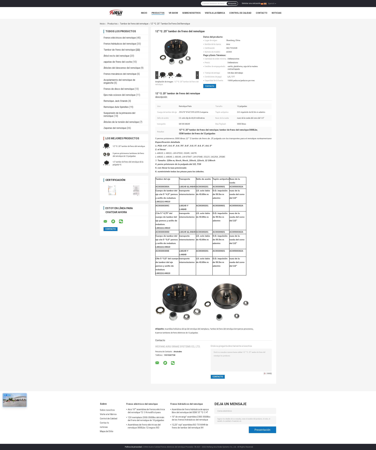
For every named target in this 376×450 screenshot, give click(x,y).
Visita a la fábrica (215, 13)
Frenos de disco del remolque (119, 89)
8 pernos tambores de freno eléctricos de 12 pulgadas (176, 333)
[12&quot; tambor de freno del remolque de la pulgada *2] (106, 163)
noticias (276, 13)
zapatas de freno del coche (118, 61)
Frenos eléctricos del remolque (120, 37)
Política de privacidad (133, 447)
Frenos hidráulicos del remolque (120, 43)
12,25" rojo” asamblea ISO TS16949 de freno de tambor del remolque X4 (190, 426)
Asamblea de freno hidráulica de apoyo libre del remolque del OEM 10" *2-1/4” (190, 411)
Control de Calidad (240, 13)
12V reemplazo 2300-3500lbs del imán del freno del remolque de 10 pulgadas (146, 418)
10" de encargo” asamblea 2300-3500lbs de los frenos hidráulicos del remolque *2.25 (191, 419)
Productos (158, 13)
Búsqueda (232, 3)
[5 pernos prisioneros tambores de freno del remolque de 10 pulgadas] (106, 154)
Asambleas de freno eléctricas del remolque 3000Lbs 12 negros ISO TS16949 (144, 427)
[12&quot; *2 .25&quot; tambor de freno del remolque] (106, 146)
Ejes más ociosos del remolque (119, 95)
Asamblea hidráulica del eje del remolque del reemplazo (187, 329)
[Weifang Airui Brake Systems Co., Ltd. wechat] (122, 221)
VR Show (173, 13)
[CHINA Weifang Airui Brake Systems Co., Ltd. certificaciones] (112, 190)
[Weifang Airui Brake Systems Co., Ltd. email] (107, 221)
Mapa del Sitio (106, 431)
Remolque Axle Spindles (116, 107)
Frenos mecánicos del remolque (120, 73)
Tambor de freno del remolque (134, 23)
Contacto (261, 13)
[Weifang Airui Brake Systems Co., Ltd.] (116, 13)
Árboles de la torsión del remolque (121, 122)
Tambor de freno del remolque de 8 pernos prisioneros (231, 329)
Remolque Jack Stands (115, 101)
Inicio (144, 13)
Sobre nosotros (191, 13)
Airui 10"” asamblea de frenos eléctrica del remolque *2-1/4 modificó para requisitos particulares (146, 411)
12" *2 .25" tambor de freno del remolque (129, 146)
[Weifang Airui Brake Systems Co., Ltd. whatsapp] (115, 221)
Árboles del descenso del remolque (122, 67)
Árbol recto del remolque (116, 55)
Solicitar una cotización (251, 3)
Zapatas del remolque (115, 128)
